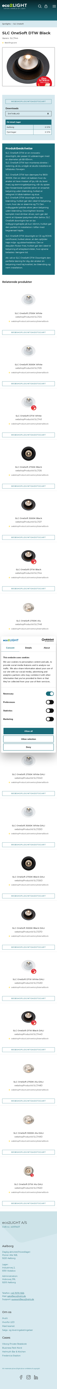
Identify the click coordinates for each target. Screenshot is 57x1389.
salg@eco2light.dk (16, 1296)
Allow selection (28, 739)
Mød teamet (8, 1326)
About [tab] (47, 648)
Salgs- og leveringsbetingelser (17, 1330)
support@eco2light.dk (22, 1299)
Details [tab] (28, 648)
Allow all (28, 731)
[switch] (50, 702)
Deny (28, 747)
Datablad (14, 114)
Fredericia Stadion (11, 1355)
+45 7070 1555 (17, 1293)
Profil (5, 1318)
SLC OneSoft (18, 24)
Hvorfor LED (8, 1322)
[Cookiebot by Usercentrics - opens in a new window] (42, 640)
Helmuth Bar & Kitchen (14, 1351)
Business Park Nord (12, 1348)
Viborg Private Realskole (14, 1344)
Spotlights (6, 24)
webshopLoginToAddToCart (28, 101)
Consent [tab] (10, 648)
